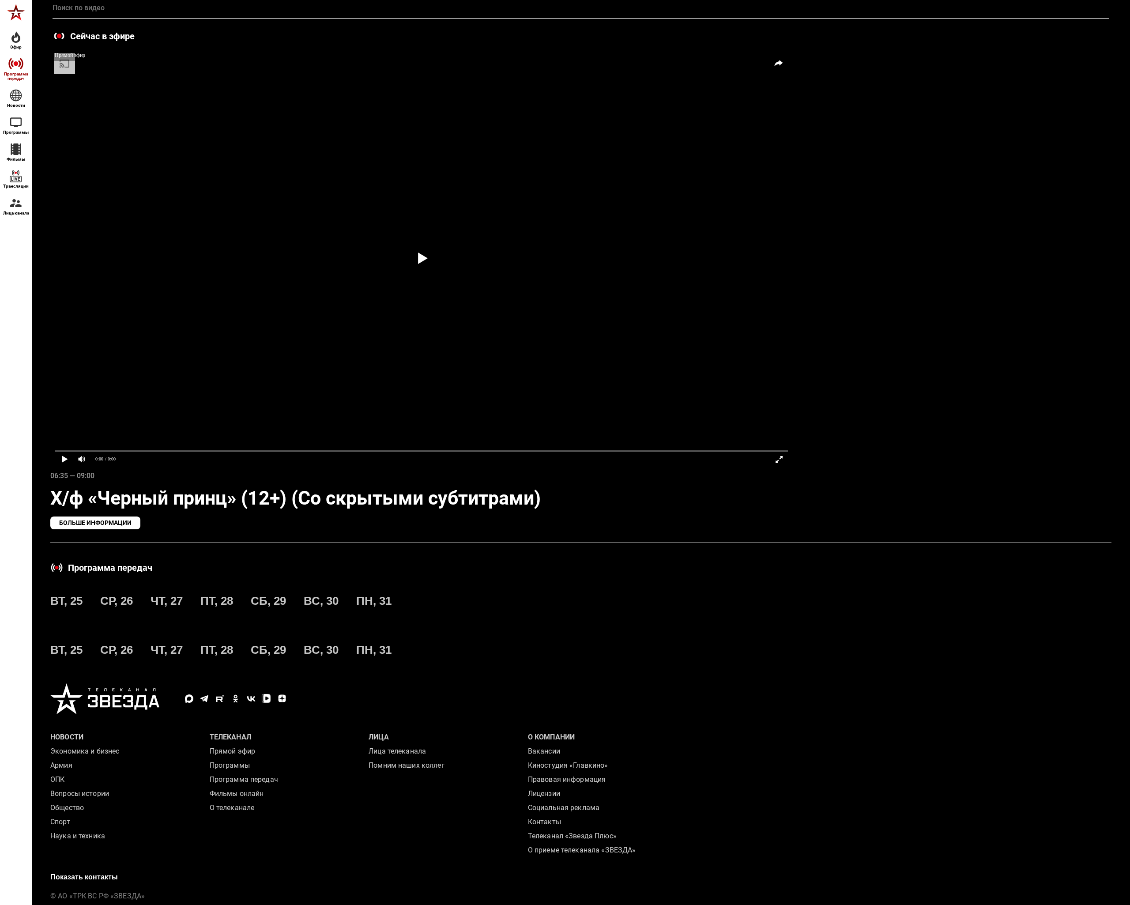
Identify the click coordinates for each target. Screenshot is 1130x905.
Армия (61, 765)
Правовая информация (567, 779)
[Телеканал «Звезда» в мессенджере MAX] (189, 698)
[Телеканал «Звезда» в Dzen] (282, 698)
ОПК (57, 779)
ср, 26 (116, 600)
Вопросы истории (79, 793)
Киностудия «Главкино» (568, 765)
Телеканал (230, 737)
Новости (66, 737)
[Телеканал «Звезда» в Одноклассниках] (235, 698)
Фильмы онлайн (237, 793)
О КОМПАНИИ (551, 737)
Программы (230, 765)
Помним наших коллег (406, 765)
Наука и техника (77, 836)
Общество (67, 807)
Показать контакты (84, 877)
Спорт (60, 822)
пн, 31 (374, 600)
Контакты (544, 822)
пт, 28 (216, 600)
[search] (581, 8)
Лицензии (544, 793)
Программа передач (244, 779)
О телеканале (232, 807)
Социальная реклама (563, 807)
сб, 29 (268, 600)
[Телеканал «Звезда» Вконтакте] (251, 698)
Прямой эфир (232, 751)
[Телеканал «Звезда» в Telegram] (204, 698)
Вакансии (544, 751)
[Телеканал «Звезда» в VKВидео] (266, 698)
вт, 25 (66, 600)
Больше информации (95, 522)
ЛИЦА (379, 737)
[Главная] (16, 12)
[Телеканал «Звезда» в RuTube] (220, 698)
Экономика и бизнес (84, 751)
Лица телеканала (397, 751)
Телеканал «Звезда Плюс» (572, 836)
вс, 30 (321, 600)
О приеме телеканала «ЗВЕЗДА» (582, 850)
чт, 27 (167, 600)
